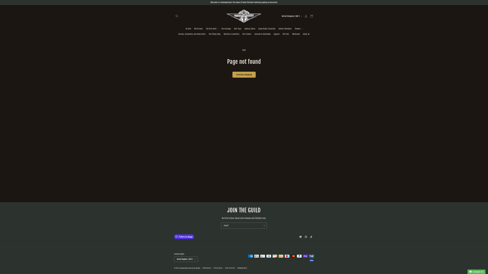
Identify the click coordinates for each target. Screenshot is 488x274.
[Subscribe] (264, 226)
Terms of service (230, 268)
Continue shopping (244, 74)
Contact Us (478, 272)
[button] (177, 16)
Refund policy (207, 268)
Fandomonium (184, 268)
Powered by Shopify (194, 268)
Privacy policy (218, 268)
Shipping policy (242, 268)
